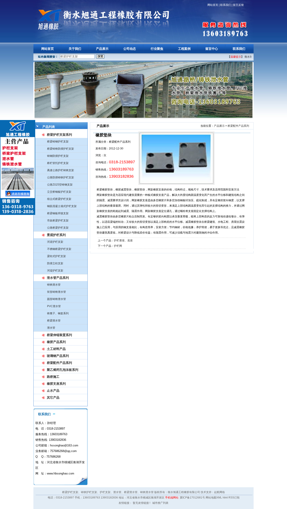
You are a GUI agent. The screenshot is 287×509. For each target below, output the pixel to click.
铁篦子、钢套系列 (58, 313)
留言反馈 (238, 5)
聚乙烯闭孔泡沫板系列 (62, 369)
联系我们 (225, 5)
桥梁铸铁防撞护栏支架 (60, 148)
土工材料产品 (56, 349)
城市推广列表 (160, 503)
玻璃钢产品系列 (58, 356)
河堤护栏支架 (55, 270)
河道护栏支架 (55, 241)
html (225, 497)
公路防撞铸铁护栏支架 (60, 177)
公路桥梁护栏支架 (58, 227)
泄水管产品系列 (58, 278)
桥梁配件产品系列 (59, 363)
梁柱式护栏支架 (56, 256)
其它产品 (53, 397)
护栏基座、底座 (123, 240)
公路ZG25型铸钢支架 (60, 184)
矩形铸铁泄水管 (56, 291)
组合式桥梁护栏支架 (59, 199)
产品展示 (102, 48)
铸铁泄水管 (54, 284)
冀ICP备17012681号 (192, 497)
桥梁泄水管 (54, 320)
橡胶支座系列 (56, 383)
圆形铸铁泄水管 (56, 299)
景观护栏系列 (56, 235)
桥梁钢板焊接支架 (58, 213)
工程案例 (184, 48)
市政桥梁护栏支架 (58, 220)
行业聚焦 (157, 48)
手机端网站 (171, 497)
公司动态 (129, 48)
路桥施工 (53, 376)
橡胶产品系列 (56, 342)
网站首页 (212, 5)
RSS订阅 (233, 497)
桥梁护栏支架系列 (59, 134)
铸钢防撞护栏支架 (58, 155)
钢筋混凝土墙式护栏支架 (62, 206)
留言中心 (211, 48)
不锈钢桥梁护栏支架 (59, 249)
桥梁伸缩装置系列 (59, 335)
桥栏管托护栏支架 (58, 163)
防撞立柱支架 (55, 263)
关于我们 (75, 48)
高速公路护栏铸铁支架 (60, 170)
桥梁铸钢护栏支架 (58, 141)
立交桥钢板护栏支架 (59, 191)
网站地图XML (214, 497)
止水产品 (53, 390)
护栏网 (118, 245)
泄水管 (51, 327)
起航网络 (219, 492)
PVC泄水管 (54, 306)
